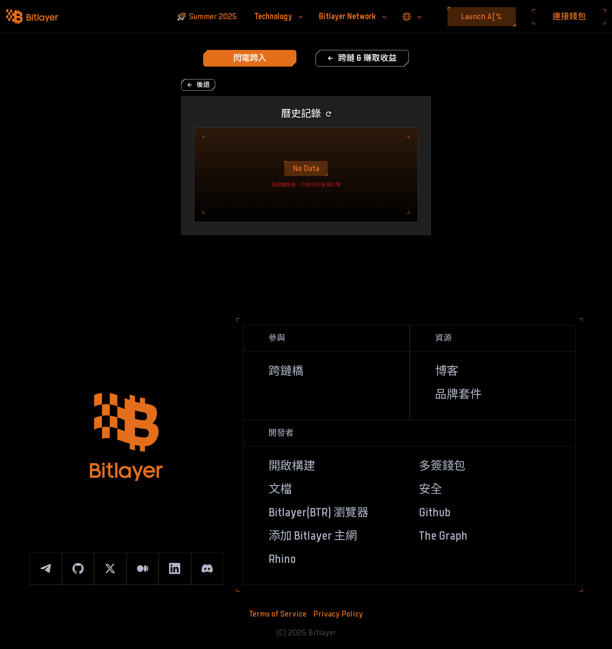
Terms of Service (277, 614)
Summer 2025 (213, 16)
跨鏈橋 (286, 372)
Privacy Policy (338, 614)
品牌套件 (458, 395)
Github (434, 513)
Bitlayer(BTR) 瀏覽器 (318, 513)
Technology (273, 16)
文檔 (280, 490)
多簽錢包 (442, 466)
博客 (446, 372)
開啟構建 (292, 466)
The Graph (443, 536)
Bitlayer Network (347, 16)
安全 (430, 490)
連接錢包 (569, 16)
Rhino (282, 560)
